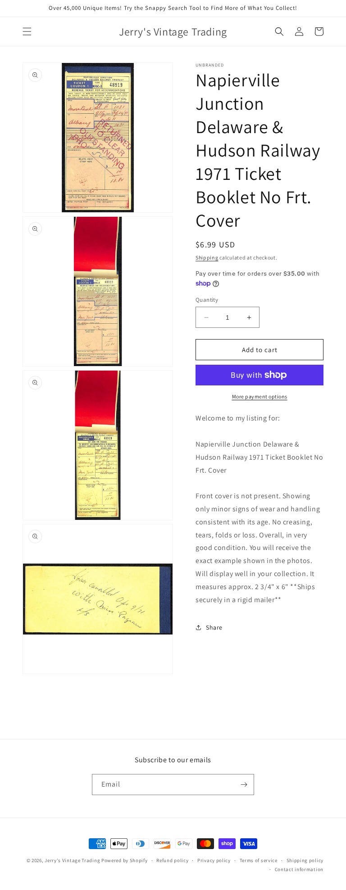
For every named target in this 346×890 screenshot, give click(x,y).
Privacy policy (214, 860)
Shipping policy (305, 860)
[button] (27, 31)
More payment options (259, 396)
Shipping (207, 257)
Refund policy (172, 860)
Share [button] (214, 627)
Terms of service (259, 860)
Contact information (299, 869)
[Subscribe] (244, 784)
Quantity (207, 300)
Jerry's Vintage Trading (72, 860)
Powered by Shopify (124, 860)
